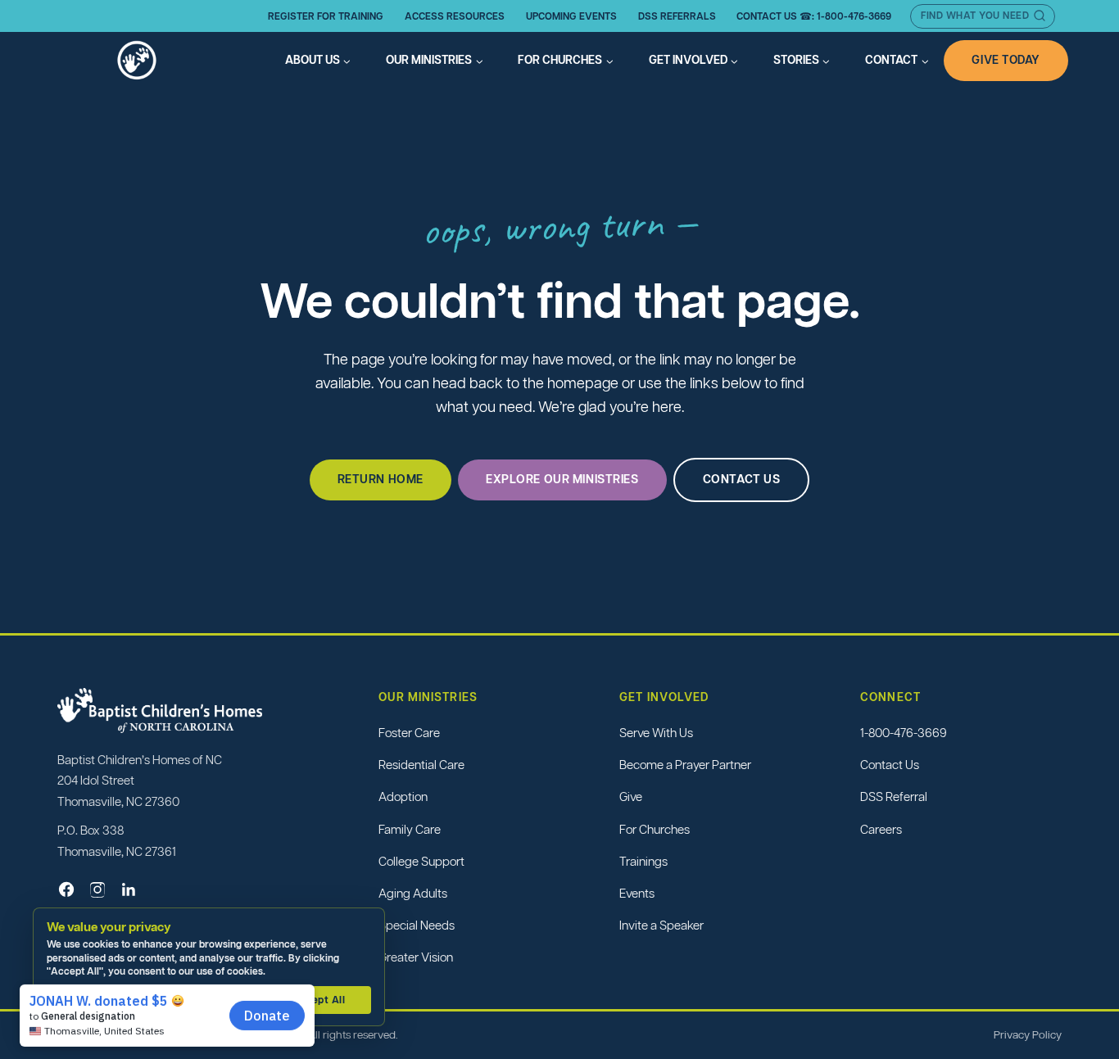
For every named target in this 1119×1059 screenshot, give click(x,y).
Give (630, 796)
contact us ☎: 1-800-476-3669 (813, 16)
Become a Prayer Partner (685, 764)
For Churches (654, 829)
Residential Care (421, 764)
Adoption (403, 796)
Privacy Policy (1028, 1035)
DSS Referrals (677, 16)
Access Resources (455, 16)
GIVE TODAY (1006, 59)
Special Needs (416, 925)
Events (637, 893)
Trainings (643, 861)
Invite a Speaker (661, 925)
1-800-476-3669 (903, 732)
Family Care (409, 829)
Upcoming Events (571, 16)
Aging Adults (412, 893)
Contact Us (889, 764)
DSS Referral (893, 796)
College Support (421, 861)
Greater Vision (415, 957)
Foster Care (409, 732)
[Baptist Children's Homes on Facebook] (66, 889)
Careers (881, 829)
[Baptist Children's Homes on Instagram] (97, 889)
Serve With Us (656, 732)
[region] (213, 966)
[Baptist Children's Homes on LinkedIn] (129, 889)
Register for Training (325, 16)
